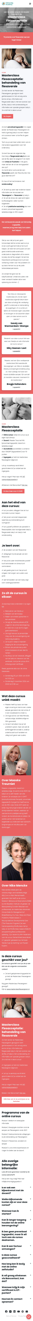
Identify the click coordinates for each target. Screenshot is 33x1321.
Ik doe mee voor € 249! (13, 491)
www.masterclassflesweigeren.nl (18, 989)
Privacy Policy (22, 1316)
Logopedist (16, 351)
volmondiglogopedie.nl (9, 480)
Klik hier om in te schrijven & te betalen (16, 1100)
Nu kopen (7, 116)
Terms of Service (11, 1316)
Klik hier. (25, 485)
